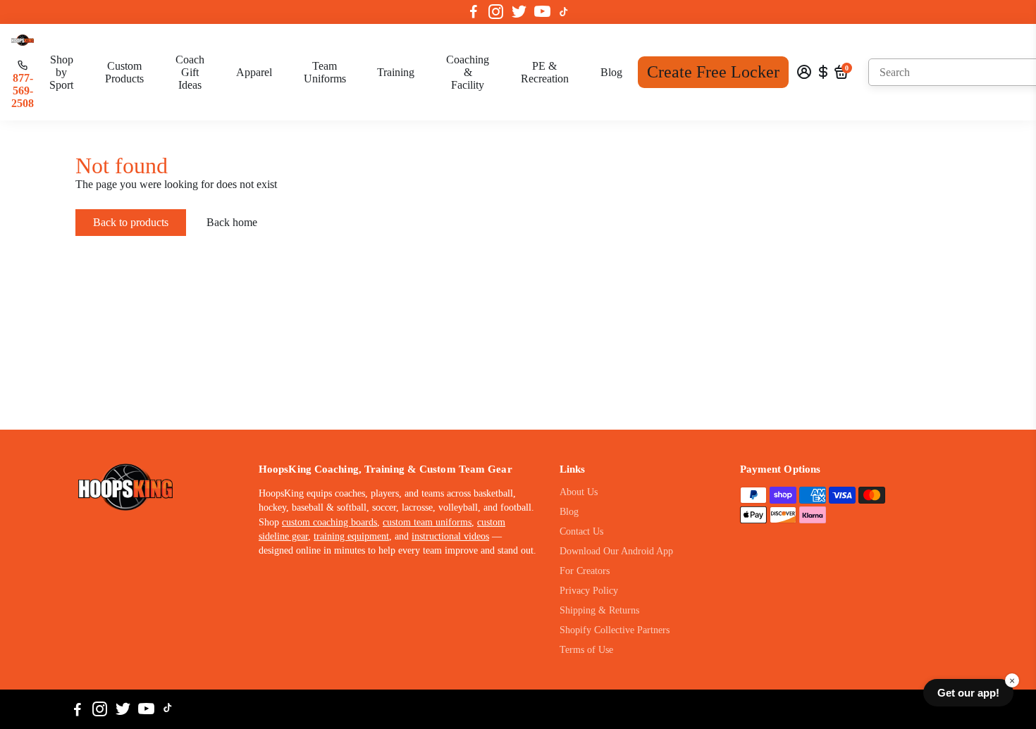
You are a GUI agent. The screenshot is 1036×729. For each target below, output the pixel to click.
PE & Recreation (545, 72)
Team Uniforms (325, 72)
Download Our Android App (616, 551)
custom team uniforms (427, 522)
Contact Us (581, 531)
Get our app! (968, 693)
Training (395, 72)
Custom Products (124, 72)
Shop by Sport (61, 72)
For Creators (585, 571)
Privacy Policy (589, 590)
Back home (231, 222)
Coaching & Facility (467, 72)
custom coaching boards (329, 522)
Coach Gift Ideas (189, 72)
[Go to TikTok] (564, 12)
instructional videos (450, 536)
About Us (579, 492)
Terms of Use (586, 649)
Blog (611, 72)
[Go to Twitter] (519, 12)
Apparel (254, 72)
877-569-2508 (22, 90)
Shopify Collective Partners (615, 630)
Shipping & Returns (599, 610)
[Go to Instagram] (496, 12)
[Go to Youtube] (542, 12)
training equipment (351, 536)
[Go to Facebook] (473, 12)
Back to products (130, 222)
